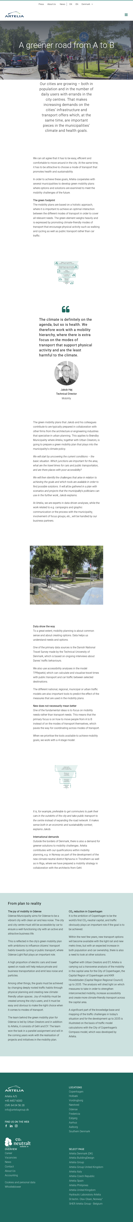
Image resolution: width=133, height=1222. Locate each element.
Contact (9, 1166)
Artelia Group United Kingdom (86, 1167)
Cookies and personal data (20, 1182)
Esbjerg (73, 1118)
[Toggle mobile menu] (126, 14)
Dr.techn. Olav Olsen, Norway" (86, 1199)
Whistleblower (13, 1186)
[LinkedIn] (11, 1126)
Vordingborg (76, 1100)
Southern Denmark (79, 1131)
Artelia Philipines (78, 1185)
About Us (10, 1170)
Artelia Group (76, 1162)
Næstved (74, 1104)
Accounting (11, 1175)
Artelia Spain (76, 1180)
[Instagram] (16, 1126)
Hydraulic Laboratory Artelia (85, 1194)
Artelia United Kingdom (82, 1190)
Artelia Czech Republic (82, 1176)
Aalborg (73, 1127)
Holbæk (73, 1096)
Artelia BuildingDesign (81, 1157)
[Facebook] (6, 1126)
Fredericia (74, 1113)
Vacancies (11, 1157)
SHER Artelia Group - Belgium (86, 1203)
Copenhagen (76, 1091)
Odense (73, 1109)
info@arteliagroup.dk (17, 1109)
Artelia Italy (75, 1171)
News (8, 1162)
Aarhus (73, 1122)
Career (8, 1153)
